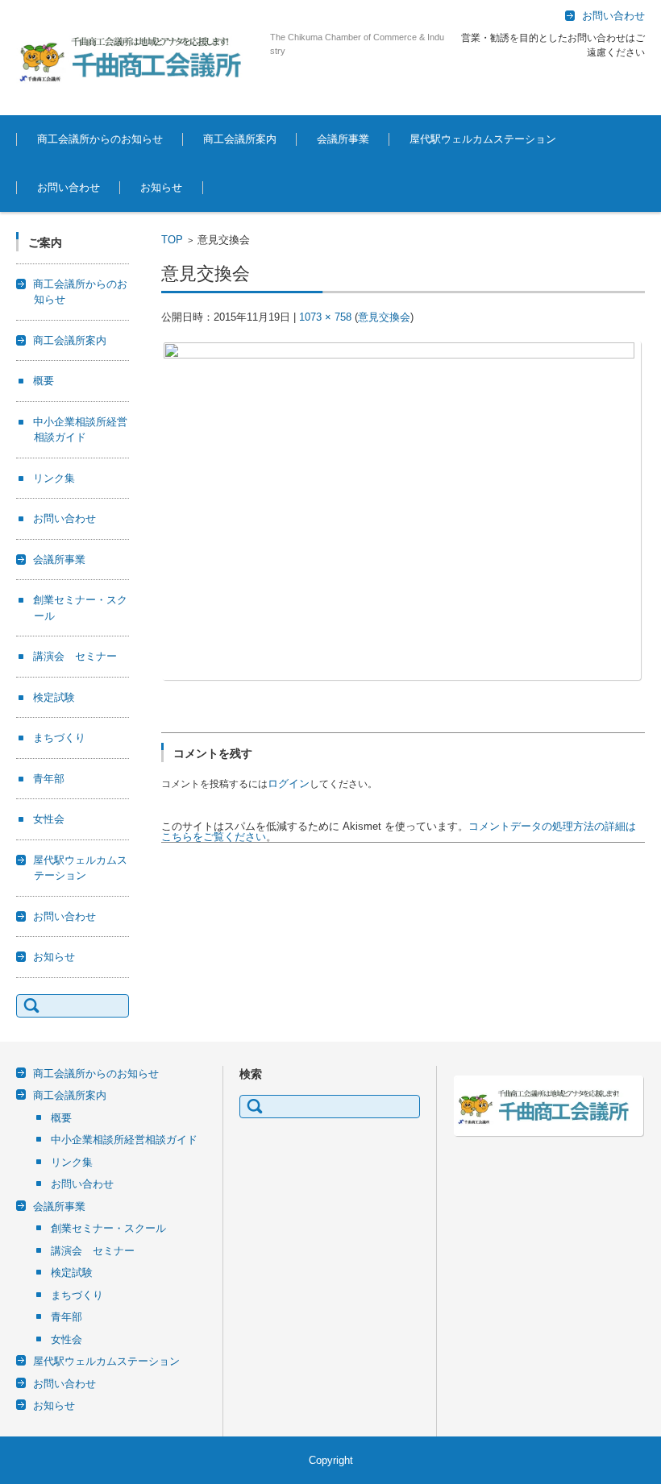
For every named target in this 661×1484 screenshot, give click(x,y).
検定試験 (54, 697)
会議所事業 (343, 139)
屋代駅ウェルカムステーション (482, 139)
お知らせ (161, 187)
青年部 (48, 779)
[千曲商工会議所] (137, 57)
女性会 (48, 819)
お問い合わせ (68, 187)
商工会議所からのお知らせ (100, 139)
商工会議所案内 (239, 139)
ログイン (289, 783)
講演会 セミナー (75, 656)
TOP (172, 240)
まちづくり (59, 738)
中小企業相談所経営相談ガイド (124, 1140)
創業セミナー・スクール (361, 183)
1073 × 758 (325, 317)
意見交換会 (384, 317)
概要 (200, 183)
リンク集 (54, 478)
